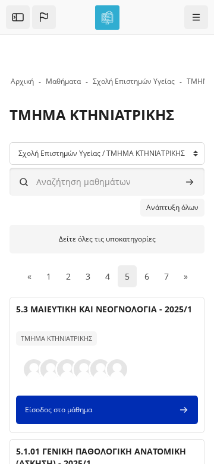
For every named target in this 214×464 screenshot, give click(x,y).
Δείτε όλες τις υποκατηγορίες (107, 239)
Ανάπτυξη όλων (172, 207)
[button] (44, 17)
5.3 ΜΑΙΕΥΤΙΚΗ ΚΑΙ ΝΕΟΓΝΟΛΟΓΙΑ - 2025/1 (104, 309)
